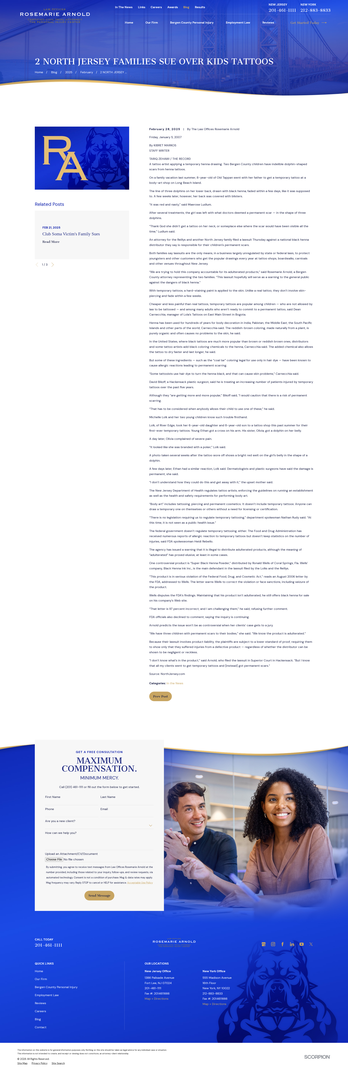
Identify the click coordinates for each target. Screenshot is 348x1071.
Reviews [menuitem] (268, 23)
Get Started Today (304, 23)
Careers (156, 7)
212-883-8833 (315, 10)
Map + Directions (156, 999)
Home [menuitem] (129, 23)
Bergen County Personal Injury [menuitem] (192, 23)
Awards (172, 7)
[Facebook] (282, 944)
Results (200, 7)
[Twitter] (311, 944)
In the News (175, 683)
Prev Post (160, 696)
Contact (40, 1027)
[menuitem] (22, 1063)
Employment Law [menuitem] (238, 23)
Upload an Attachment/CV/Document (71, 854)
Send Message (99, 895)
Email (104, 809)
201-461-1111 (282, 10)
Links (141, 7)
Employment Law (47, 995)
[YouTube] (301, 944)
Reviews (40, 1003)
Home (39, 971)
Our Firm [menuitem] (151, 23)
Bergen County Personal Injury (56, 987)
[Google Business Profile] (264, 944)
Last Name (107, 797)
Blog (186, 7)
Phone (49, 809)
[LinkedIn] (292, 944)
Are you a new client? (60, 821)
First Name (52, 797)
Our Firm (41, 979)
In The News (124, 7)
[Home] (54, 16)
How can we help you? (61, 833)
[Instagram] (273, 944)
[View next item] (53, 265)
